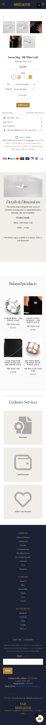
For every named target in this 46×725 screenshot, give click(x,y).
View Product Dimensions (34, 113)
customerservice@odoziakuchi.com (28, 686)
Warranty (23, 545)
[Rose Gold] (19, 77)
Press (23, 597)
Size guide (23, 569)
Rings (37, 141)
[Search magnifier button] (39, 5)
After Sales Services (23, 553)
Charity (23, 593)
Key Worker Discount (23, 557)
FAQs (23, 565)
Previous (4, 16)
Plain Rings (15, 149)
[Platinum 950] (24, 77)
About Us (23, 581)
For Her (17, 146)
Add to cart (23, 105)
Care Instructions (23, 549)
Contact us (23, 561)
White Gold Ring (28, 149)
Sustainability (23, 589)
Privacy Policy (35, 651)
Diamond (8, 89)
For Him (24, 146)
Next (42, 16)
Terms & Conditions (12, 711)
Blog (23, 585)
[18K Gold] (30, 77)
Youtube (23, 625)
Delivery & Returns (23, 537)
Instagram (23, 613)
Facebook (23, 617)
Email (23, 656)
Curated (26, 144)
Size (8, 84)
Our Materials (23, 541)
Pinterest (23, 629)
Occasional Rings (35, 146)
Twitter (23, 621)
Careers (23, 601)
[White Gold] (13, 77)
